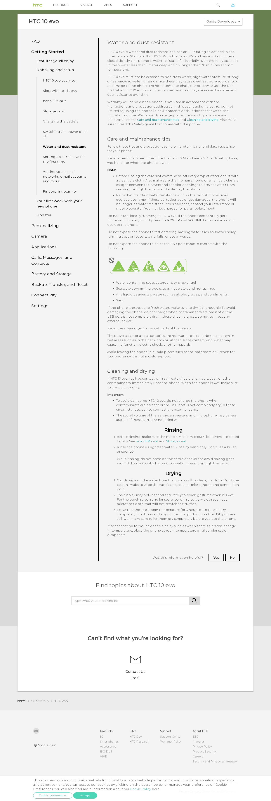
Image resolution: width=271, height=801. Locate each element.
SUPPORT (130, 5)
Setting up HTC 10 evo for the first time (64, 159)
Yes (216, 557)
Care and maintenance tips (158, 120)
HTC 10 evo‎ (59, 701)
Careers (198, 756)
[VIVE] (233, 5)
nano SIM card (55, 101)
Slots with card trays (60, 91)
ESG (196, 736)
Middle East (47, 745)
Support (38, 701)
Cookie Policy (140, 789)
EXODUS (106, 751)
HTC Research (139, 741)
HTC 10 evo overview (60, 80)
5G (102, 736)
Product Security (204, 751)
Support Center (170, 736)
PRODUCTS (61, 5)
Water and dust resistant (64, 146)
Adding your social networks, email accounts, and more (65, 176)
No (232, 557)
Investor (198, 741)
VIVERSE (86, 5)
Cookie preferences (53, 795)
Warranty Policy (171, 741)
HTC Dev (136, 736)
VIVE (103, 756)
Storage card (53, 111)
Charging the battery (61, 121)
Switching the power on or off (65, 134)
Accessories (108, 746)
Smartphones (109, 741)
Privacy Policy (202, 746)
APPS (108, 5)
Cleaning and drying (203, 120)
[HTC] (37, 5)
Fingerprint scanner (60, 191)
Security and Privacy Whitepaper (215, 761)
